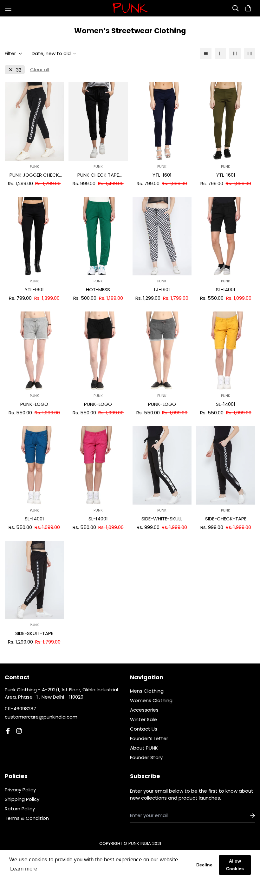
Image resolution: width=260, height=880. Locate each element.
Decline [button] (204, 864)
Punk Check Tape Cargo (98, 175)
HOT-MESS (98, 289)
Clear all (39, 69)
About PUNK (144, 748)
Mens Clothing (147, 691)
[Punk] (130, 8)
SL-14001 (225, 289)
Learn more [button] (23, 869)
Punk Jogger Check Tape (34, 175)
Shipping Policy (22, 799)
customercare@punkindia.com (41, 716)
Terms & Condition (27, 818)
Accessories (144, 710)
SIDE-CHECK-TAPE (225, 518)
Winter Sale (143, 719)
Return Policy (20, 808)
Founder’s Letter (149, 738)
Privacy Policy (20, 789)
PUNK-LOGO (34, 404)
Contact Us (143, 729)
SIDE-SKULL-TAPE (34, 633)
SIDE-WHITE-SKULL (161, 518)
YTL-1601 (162, 175)
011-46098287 (20, 708)
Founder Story (146, 757)
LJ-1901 (162, 289)
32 (18, 69)
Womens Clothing (151, 700)
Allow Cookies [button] (235, 864)
